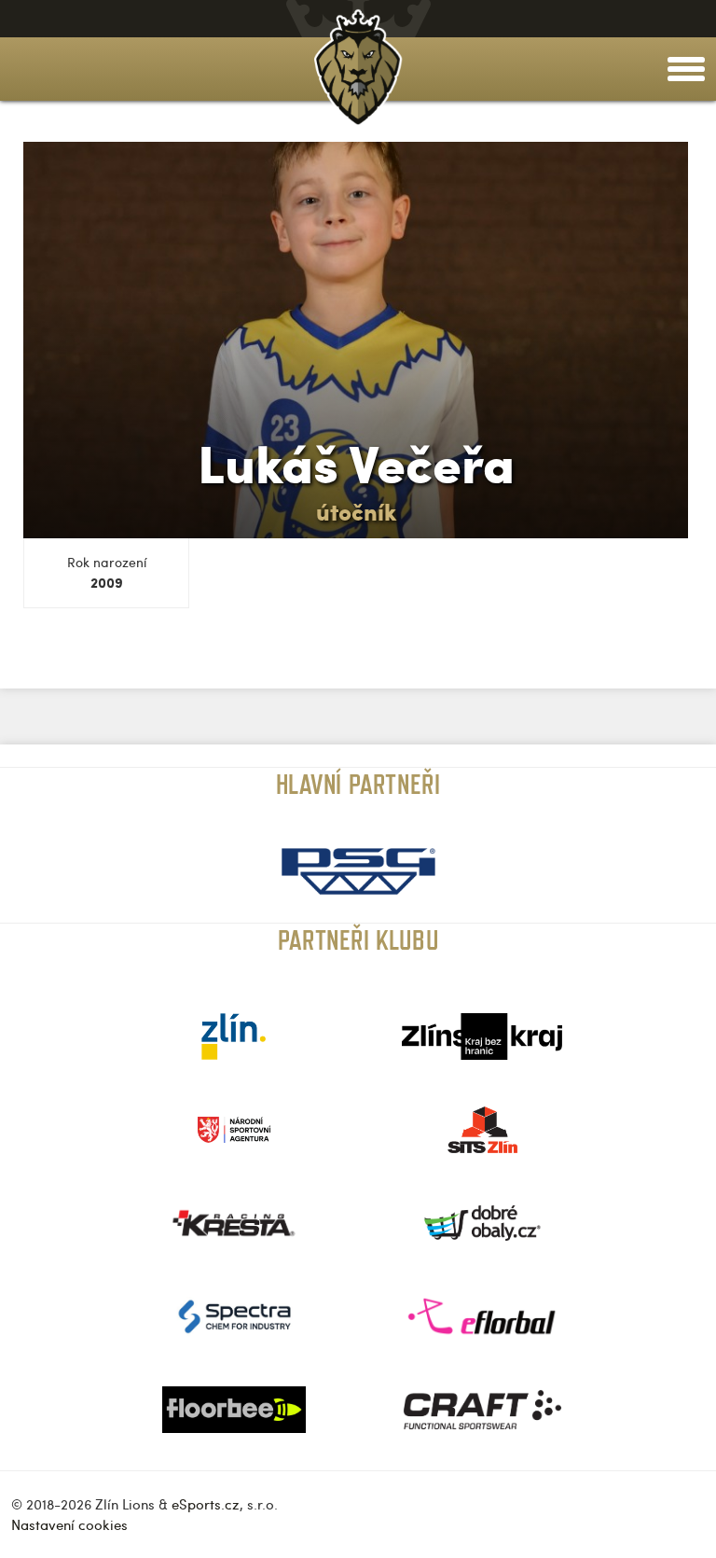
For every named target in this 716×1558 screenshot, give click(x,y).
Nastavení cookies (69, 1524)
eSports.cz (206, 1504)
